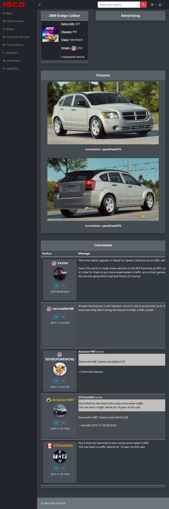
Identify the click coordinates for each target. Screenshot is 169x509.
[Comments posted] (63, 285)
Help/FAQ (12, 68)
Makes (10, 29)
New (9, 13)
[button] (153, 4)
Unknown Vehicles (17, 37)
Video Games (15, 21)
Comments (14, 60)
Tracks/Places (15, 45)
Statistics (11, 53)
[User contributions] (56, 285)
